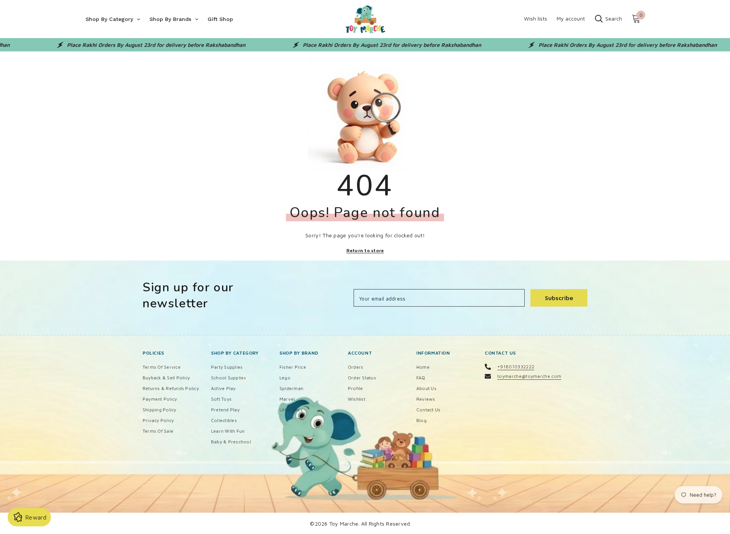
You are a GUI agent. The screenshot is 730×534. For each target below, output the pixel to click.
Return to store (365, 250)
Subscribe (559, 297)
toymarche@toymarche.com (529, 376)
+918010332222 (515, 366)
